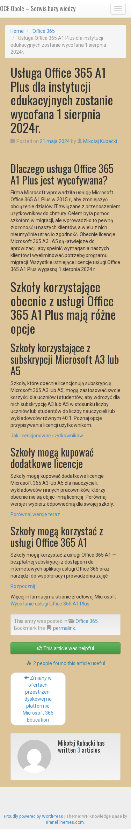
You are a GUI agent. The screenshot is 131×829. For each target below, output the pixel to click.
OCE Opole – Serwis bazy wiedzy (37, 8)
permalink (64, 628)
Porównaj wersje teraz (35, 514)
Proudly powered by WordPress (33, 816)
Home (17, 31)
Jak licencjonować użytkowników (46, 435)
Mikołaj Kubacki (100, 141)
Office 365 (43, 31)
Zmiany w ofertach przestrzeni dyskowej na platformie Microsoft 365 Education (38, 699)
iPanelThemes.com (65, 822)
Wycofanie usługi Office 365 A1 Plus (49, 603)
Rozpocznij (22, 586)
